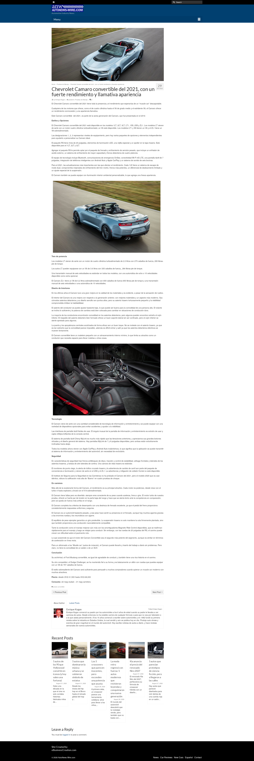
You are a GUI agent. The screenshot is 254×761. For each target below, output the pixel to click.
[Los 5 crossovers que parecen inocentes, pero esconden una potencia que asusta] (79, 650)
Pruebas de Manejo (81, 100)
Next (161, 682)
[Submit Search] (174, 2)
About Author (59, 603)
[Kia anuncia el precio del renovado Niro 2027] (117, 650)
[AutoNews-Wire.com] (75, 8)
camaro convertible (58, 587)
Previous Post (60, 592)
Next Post (157, 592)
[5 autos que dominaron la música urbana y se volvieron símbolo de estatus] (60, 650)
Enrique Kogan (60, 100)
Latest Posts (74, 603)
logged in (66, 734)
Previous (54, 682)
